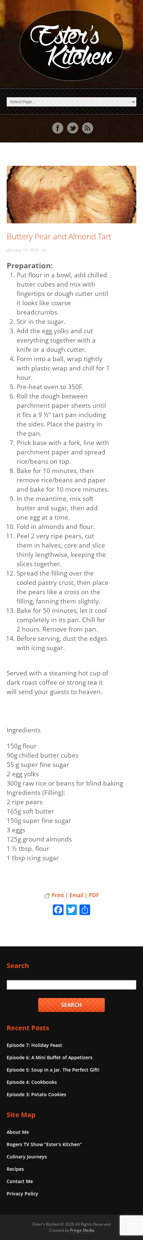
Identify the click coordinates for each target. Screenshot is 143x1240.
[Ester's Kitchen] (71, 45)
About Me (18, 1132)
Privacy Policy (22, 1193)
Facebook (58, 128)
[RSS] (87, 128)
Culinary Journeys (27, 1156)
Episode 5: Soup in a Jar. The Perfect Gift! (53, 1070)
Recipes (15, 1169)
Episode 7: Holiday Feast (34, 1045)
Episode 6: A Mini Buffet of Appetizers (49, 1057)
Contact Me (20, 1181)
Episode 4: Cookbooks (32, 1082)
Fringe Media (82, 1230)
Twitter (72, 128)
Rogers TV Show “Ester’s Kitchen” (44, 1144)
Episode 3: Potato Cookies (36, 1094)
